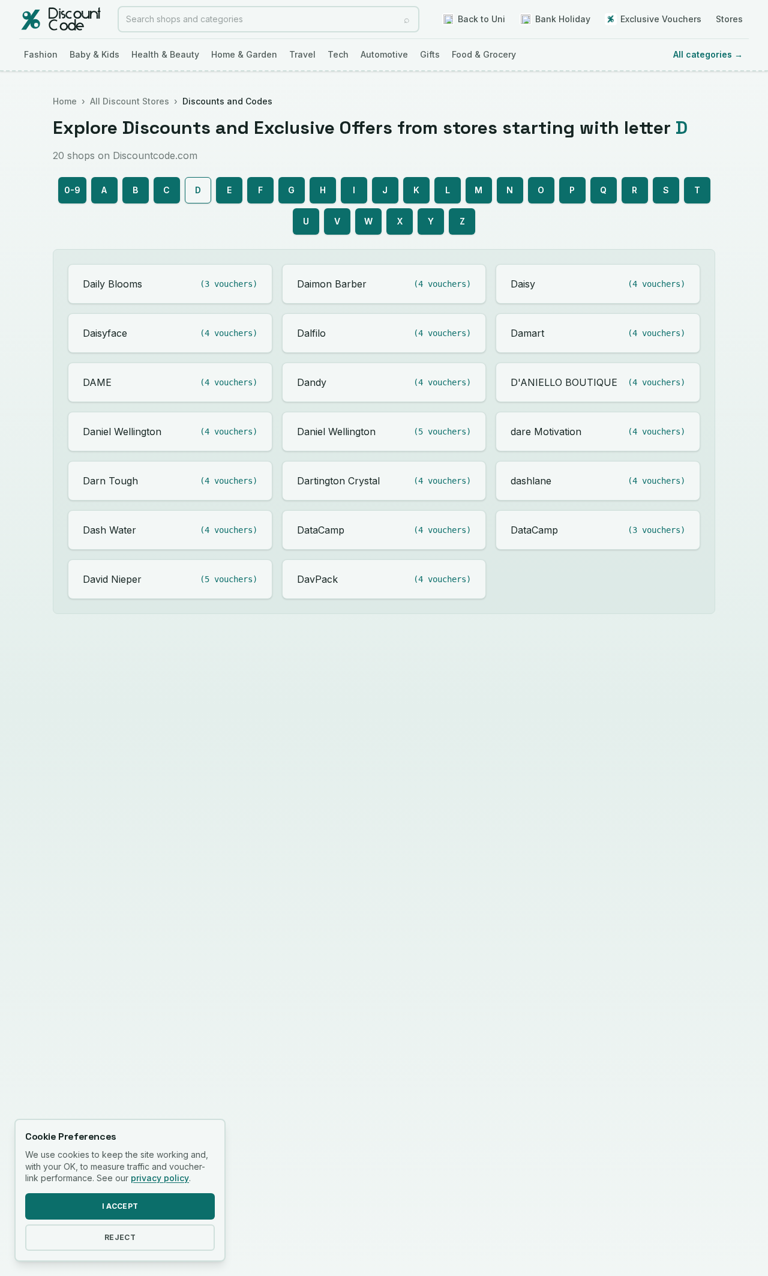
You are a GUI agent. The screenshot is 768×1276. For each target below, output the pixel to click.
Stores (729, 19)
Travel (302, 54)
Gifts (430, 54)
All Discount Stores (129, 101)
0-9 (72, 190)
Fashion (41, 54)
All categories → (708, 54)
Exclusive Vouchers (660, 19)
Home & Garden (244, 54)
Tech (338, 54)
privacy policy (160, 1178)
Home (65, 101)
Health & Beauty (165, 54)
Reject (120, 1237)
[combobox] (268, 19)
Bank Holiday (562, 19)
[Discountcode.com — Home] (60, 19)
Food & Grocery (484, 54)
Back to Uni (481, 19)
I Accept (120, 1206)
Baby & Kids (94, 54)
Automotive (384, 54)
